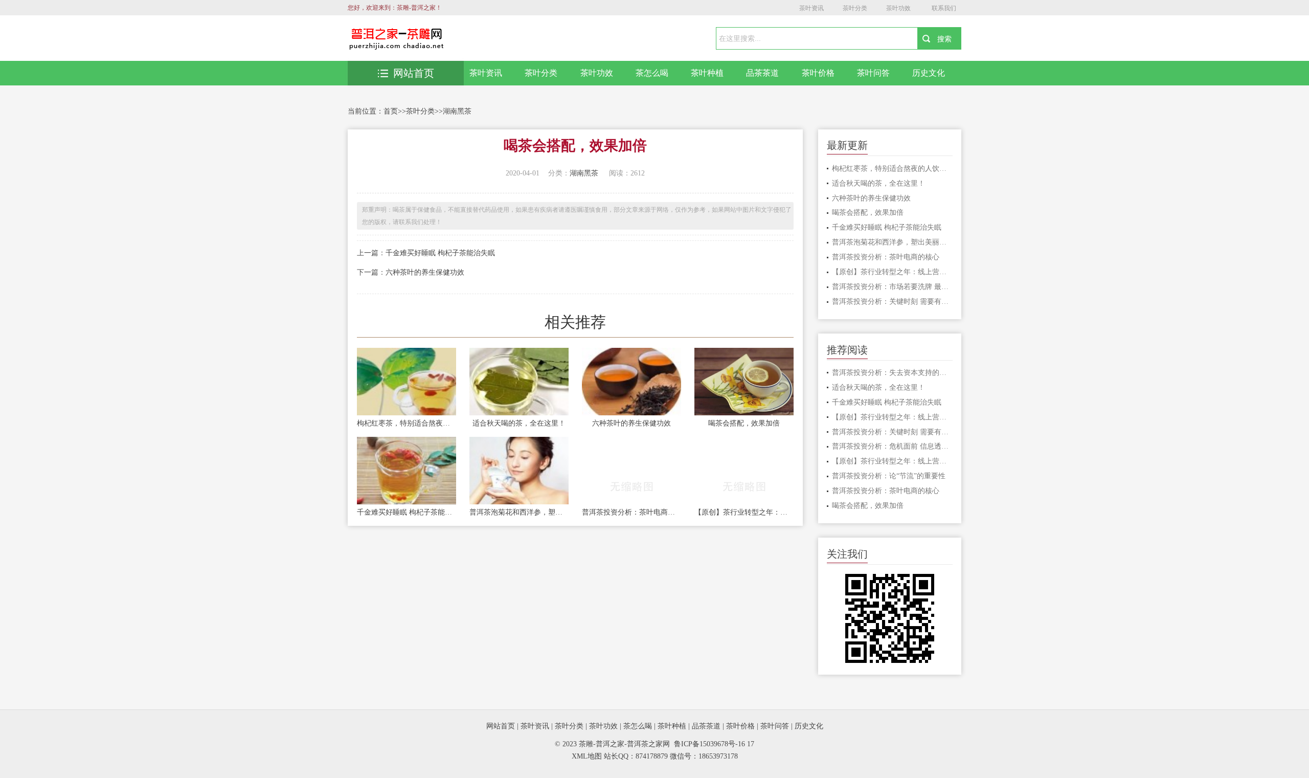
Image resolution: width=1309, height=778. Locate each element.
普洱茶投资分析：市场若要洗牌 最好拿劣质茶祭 (892, 287)
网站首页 (413, 73)
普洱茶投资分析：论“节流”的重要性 (888, 476)
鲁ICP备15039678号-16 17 (714, 744)
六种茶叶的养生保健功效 (425, 272)
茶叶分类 (855, 8)
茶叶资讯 (811, 8)
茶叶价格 (818, 73)
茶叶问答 (873, 73)
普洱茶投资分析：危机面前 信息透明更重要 (892, 446)
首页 (390, 111)
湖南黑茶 (457, 111)
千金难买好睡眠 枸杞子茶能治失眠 (440, 253)
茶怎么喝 (652, 73)
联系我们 (944, 8)
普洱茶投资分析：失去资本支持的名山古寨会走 (892, 372)
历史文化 (928, 73)
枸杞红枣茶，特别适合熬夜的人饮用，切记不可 (406, 423)
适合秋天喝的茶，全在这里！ (519, 423)
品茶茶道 (762, 73)
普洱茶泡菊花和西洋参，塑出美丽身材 (519, 512)
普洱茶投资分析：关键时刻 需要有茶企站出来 (892, 301)
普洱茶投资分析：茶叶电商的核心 (631, 512)
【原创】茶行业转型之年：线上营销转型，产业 (744, 512)
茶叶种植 (707, 73)
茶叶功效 (898, 8)
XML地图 (587, 756)
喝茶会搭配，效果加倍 (744, 423)
